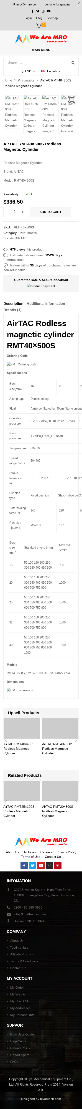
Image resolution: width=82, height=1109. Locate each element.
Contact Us (53, 856)
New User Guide (22, 1034)
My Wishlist (18, 994)
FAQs (14, 1061)
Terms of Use (30, 856)
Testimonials (19, 947)
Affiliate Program (22, 954)
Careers (46, 852)
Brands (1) (12, 310)
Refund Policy (20, 1048)
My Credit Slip (20, 1001)
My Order (17, 987)
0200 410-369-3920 (28, 907)
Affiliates (30, 852)
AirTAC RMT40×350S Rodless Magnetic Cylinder (57, 748)
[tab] (13, 304)
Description (13, 304)
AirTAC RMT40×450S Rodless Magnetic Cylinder (18, 748)
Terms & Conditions (24, 961)
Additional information (46, 304)
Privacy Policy (66, 852)
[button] (71, 99)
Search (73, 62)
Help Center (19, 1041)
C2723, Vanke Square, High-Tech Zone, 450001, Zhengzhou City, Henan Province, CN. (44, 895)
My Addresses (20, 1008)
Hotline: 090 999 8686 (30, 921)
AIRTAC (21, 238)
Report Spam (19, 1055)
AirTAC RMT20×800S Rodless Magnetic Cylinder (57, 811)
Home (7, 80)
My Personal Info (22, 1015)
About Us (12, 852)
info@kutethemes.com (30, 914)
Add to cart (50, 212)
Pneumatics (26, 80)
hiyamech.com (50, 1099)
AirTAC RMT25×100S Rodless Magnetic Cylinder (18, 811)
